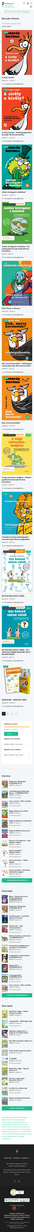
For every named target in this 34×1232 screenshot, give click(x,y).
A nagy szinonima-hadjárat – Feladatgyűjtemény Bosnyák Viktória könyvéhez (17, 479)
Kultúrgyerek (9, 4)
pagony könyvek (7, 1120)
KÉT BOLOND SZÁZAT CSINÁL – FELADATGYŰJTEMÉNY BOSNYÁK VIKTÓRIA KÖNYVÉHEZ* (16, 652)
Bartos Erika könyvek (15, 1127)
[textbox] (17, 744)
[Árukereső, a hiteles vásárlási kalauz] (17, 1190)
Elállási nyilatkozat (17, 1219)
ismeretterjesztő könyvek (10, 1122)
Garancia (7, 1217)
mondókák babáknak (9, 1117)
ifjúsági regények (19, 1120)
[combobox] (17, 744)
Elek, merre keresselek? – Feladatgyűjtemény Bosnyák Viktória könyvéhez (17, 365)
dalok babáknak (22, 1117)
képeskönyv (28, 1132)
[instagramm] (19, 1181)
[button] (31, 6)
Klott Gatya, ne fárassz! (11, 308)
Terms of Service (18, 1223)
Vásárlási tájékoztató (16, 1213)
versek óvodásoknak (9, 1136)
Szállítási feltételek (10, 1215)
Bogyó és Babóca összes (23, 1134)
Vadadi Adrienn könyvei (15, 1129)
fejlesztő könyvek (17, 1132)
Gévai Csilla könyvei (15, 1124)
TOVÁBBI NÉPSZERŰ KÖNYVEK (17, 880)
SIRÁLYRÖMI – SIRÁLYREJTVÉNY (14, 700)
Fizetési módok (24, 1215)
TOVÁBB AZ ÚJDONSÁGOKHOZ (17, 995)
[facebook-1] (15, 1181)
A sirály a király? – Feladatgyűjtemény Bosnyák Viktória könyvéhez (17, 134)
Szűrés (9, 734)
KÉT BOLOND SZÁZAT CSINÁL (13, 596)
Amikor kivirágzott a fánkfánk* (14, 192)
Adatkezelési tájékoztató (20, 1217)
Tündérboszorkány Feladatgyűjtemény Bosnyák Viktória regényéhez (16, 538)
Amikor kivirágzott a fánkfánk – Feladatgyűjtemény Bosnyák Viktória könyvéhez (16, 249)
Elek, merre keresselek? (11, 423)
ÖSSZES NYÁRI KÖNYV (17, 1108)
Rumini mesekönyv (8, 1134)
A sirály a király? (8, 77)
